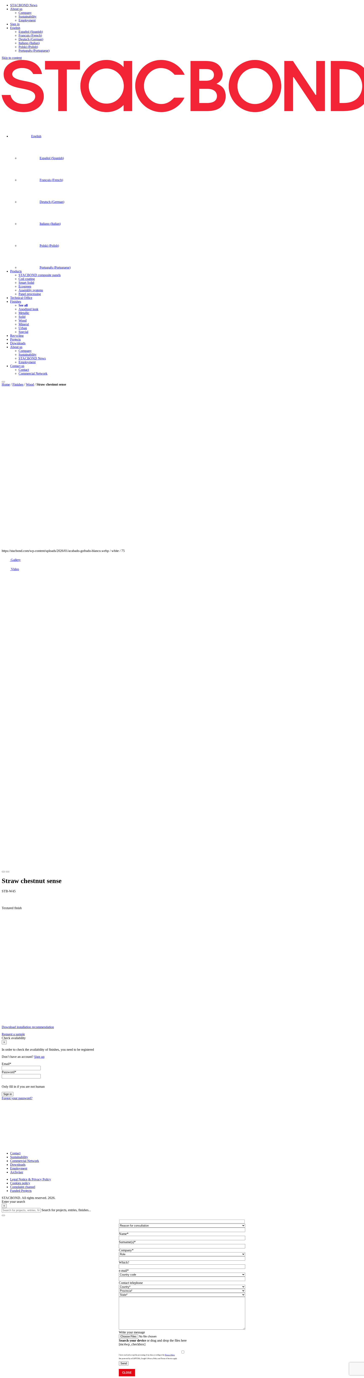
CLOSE (127, 1372)
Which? (124, 1262)
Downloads (17, 1164)
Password (9, 1072)
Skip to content (12, 58)
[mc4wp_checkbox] (132, 1344)
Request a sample (13, 1034)
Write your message (132, 1332)
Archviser (16, 1172)
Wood (30, 384)
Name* (123, 1234)
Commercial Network (24, 1161)
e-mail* (124, 1270)
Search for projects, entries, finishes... (66, 1210)
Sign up (39, 1056)
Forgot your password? (17, 1098)
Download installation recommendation (28, 1027)
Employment (18, 1168)
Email (6, 1064)
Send (123, 1363)
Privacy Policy (170, 1355)
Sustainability (19, 1157)
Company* (126, 1250)
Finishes (17, 384)
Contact (15, 1153)
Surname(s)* (127, 1242)
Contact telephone (131, 1283)
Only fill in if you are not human (23, 1086)
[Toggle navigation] (3, 381)
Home (6, 384)
